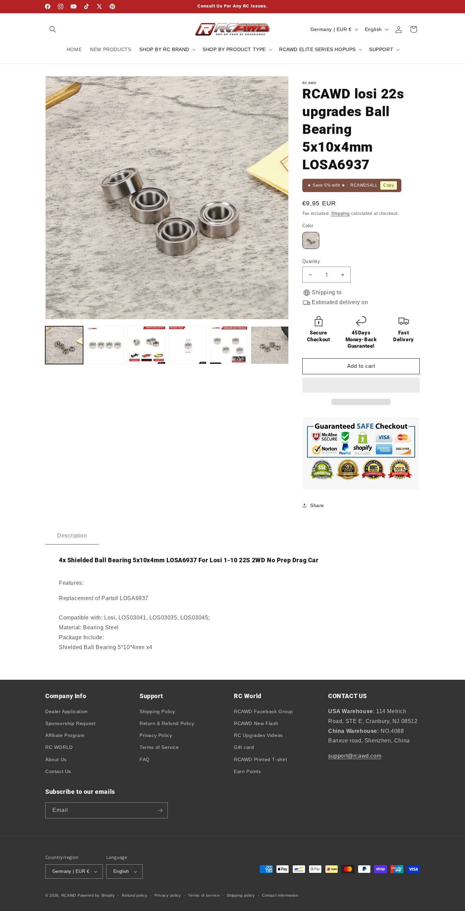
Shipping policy (241, 895)
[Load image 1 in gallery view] (64, 345)
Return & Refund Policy (167, 723)
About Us (56, 759)
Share (317, 505)
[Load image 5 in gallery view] (228, 345)
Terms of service (204, 895)
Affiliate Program (64, 735)
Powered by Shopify (96, 895)
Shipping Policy (157, 711)
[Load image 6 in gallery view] (270, 345)
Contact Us (58, 771)
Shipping (340, 213)
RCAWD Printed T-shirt (260, 759)
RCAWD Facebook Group (263, 711)
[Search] (52, 29)
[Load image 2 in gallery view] (105, 345)
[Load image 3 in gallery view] (146, 345)
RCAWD (69, 895)
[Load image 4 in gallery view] (188, 345)
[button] (360, 385)
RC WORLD (59, 747)
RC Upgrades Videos (258, 735)
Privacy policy (168, 895)
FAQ (145, 759)
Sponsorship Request (70, 723)
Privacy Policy (156, 735)
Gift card (244, 747)
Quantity (311, 261)
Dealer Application (66, 711)
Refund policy (134, 895)
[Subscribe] (160, 810)
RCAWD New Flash (256, 723)
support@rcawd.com (354, 756)
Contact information (280, 895)
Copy (388, 185)
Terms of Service (159, 747)
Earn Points (247, 771)
